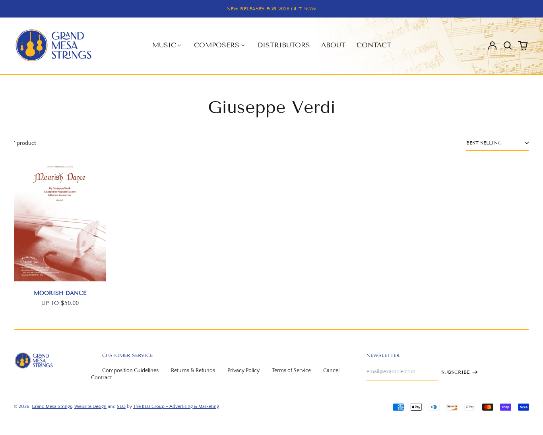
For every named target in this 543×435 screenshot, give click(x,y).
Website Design (90, 406)
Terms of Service (291, 370)
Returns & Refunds (193, 370)
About (333, 45)
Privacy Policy (243, 370)
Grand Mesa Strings (52, 406)
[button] (507, 45)
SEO (121, 406)
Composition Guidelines (130, 370)
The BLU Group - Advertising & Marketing (176, 406)
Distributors (284, 45)
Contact (374, 45)
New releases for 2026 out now (271, 9)
